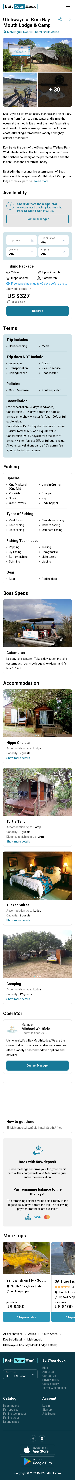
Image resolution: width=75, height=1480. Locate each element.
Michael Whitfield (36, 1029)
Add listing (49, 1413)
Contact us (49, 1375)
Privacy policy (50, 1379)
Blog (45, 1367)
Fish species (10, 1409)
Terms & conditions (54, 1387)
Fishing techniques (15, 1413)
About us (48, 1371)
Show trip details (16, 288)
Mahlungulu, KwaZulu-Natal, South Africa (33, 32)
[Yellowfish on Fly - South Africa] (26, 1282)
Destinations (11, 1405)
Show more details (18, 758)
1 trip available (26, 1317)
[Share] (59, 19)
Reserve (37, 310)
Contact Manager (37, 219)
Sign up (47, 1409)
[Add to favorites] (69, 19)
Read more (41, 181)
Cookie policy (50, 1383)
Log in (46, 1405)
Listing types (11, 1421)
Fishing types (11, 1417)
